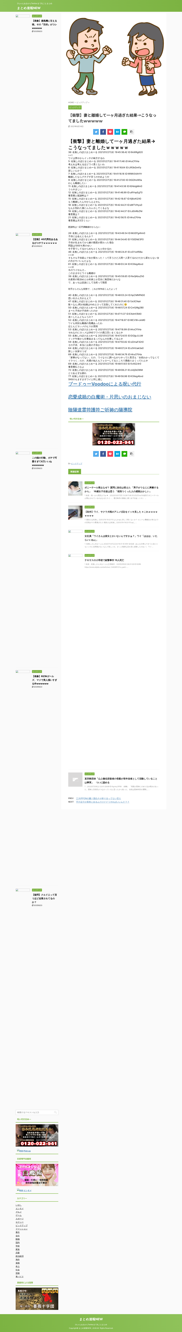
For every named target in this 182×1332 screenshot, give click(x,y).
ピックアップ (76, 463)
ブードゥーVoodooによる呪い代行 (104, 384)
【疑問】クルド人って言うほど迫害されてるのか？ (44, 898)
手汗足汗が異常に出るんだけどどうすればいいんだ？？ (102, 802)
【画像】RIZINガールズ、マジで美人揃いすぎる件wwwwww (44, 680)
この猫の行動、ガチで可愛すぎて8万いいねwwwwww (44, 461)
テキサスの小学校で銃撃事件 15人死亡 (104, 560)
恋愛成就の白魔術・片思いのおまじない (109, 397)
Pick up (27, 1151)
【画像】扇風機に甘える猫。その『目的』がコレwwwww (44, 24)
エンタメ (28, 1190)
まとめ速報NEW (29, 8)
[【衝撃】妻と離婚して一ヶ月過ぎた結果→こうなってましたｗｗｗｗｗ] (117, 132)
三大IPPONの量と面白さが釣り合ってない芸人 (98, 798)
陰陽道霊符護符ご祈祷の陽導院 (100, 409)
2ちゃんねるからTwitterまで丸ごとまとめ (91, 1324)
